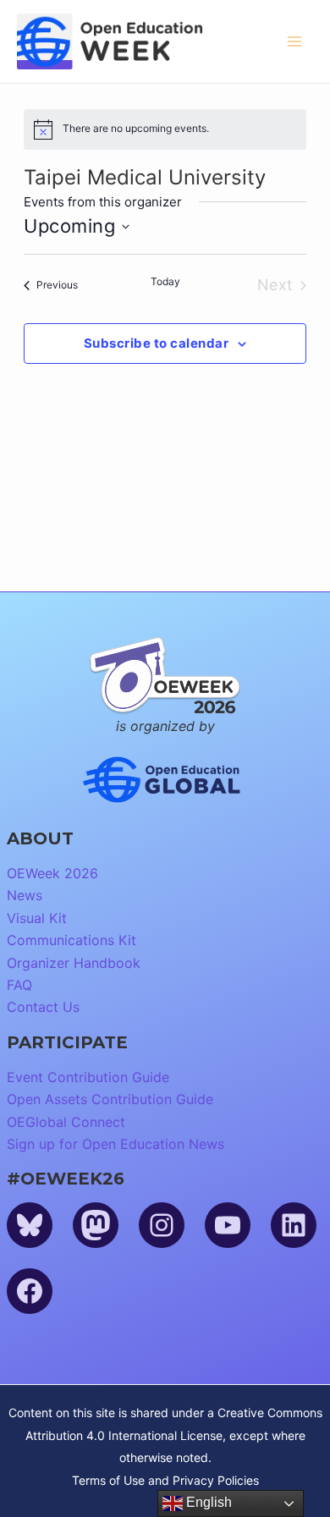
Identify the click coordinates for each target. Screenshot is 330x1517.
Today (165, 281)
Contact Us (43, 1006)
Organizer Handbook (73, 962)
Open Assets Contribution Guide (110, 1099)
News (24, 895)
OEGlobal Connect (66, 1121)
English (207, 1502)
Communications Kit (71, 940)
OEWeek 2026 (52, 873)
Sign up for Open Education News (115, 1143)
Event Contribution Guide (88, 1077)
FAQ (19, 984)
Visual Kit (37, 918)
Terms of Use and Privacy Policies (165, 1480)
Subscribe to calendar (156, 343)
